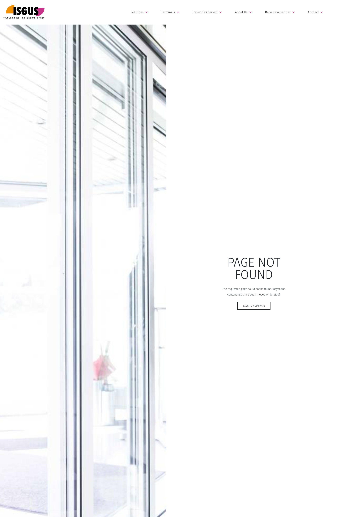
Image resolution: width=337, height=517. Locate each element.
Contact (313, 12)
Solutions (137, 12)
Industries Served (205, 12)
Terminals (168, 12)
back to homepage (254, 305)
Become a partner (277, 12)
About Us (241, 12)
